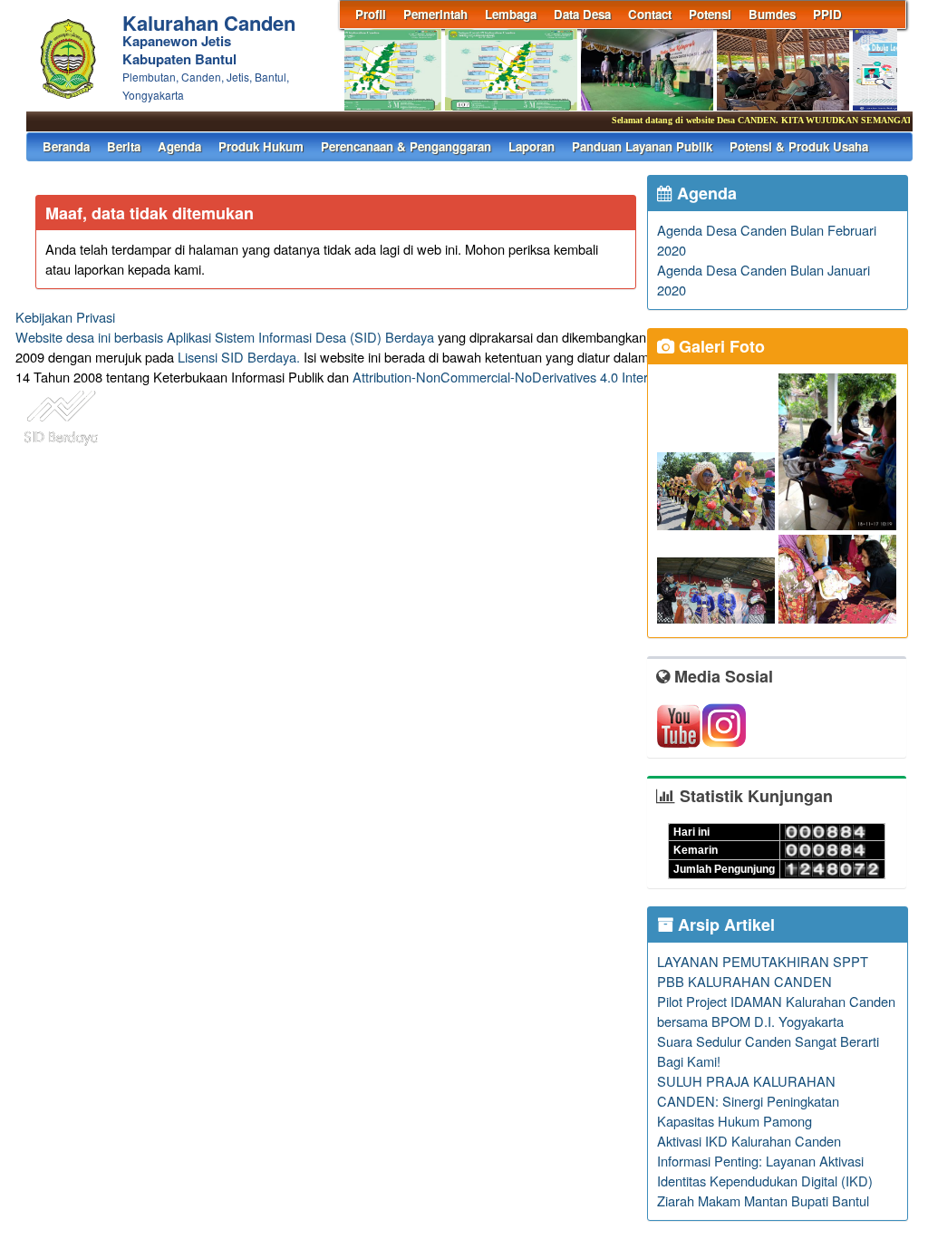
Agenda (179, 146)
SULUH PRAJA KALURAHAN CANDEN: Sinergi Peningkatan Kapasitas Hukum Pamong (748, 1100)
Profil (370, 14)
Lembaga (510, 14)
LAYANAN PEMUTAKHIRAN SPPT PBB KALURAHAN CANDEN (762, 971)
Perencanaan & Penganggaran (406, 146)
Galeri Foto (719, 346)
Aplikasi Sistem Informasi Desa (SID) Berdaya (300, 336)
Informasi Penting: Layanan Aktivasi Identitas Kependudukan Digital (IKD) (765, 1170)
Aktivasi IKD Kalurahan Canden (749, 1140)
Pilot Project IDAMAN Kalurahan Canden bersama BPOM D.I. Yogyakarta (776, 1011)
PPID (827, 14)
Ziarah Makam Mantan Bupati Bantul (763, 1200)
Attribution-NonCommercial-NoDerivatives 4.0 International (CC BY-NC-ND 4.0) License (609, 376)
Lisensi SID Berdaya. (239, 356)
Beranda (66, 146)
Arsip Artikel (724, 924)
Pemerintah (435, 14)
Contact (650, 14)
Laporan (531, 146)
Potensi (710, 14)
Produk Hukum (261, 146)
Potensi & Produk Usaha (799, 146)
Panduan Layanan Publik (642, 146)
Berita (123, 146)
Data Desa (582, 14)
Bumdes (772, 14)
